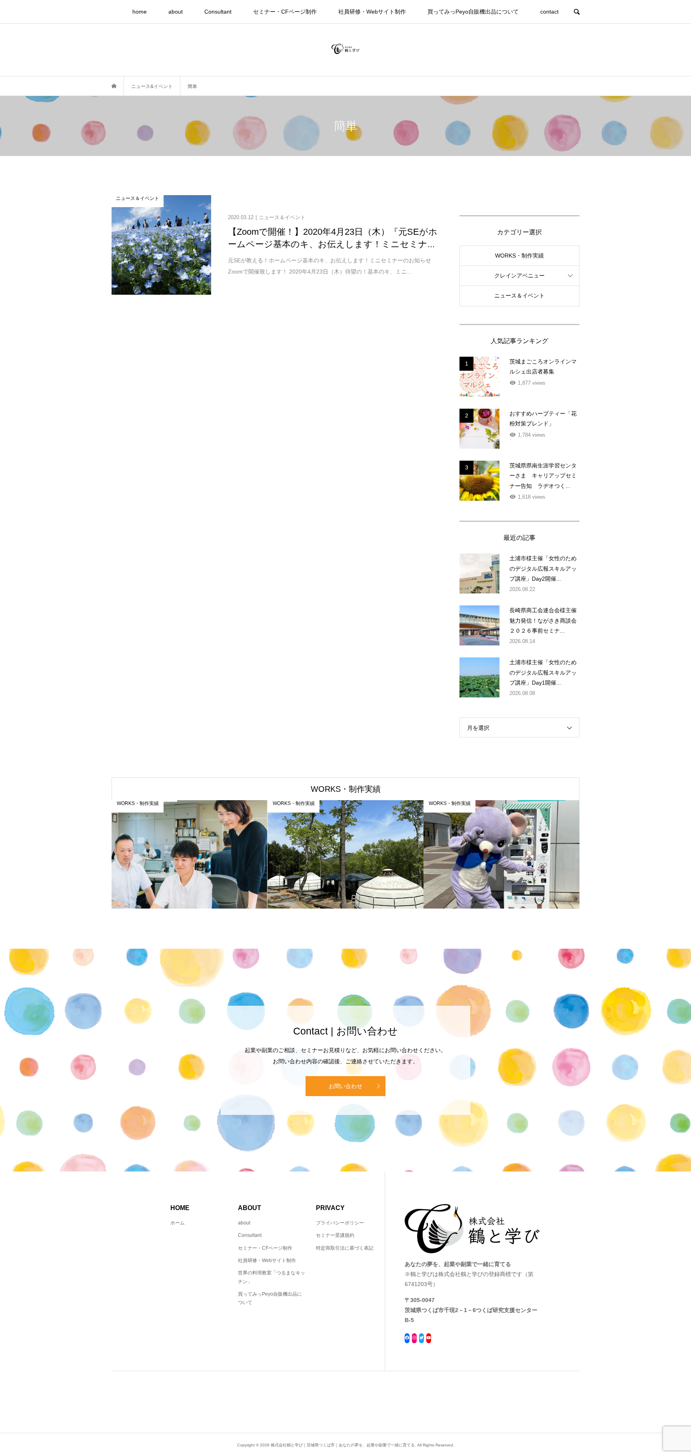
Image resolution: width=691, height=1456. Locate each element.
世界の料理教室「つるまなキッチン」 (271, 1277)
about (175, 11)
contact (549, 11)
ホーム (177, 1223)
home (139, 11)
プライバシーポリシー (340, 1223)
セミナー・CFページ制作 (285, 11)
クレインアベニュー (519, 275)
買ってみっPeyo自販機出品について (473, 11)
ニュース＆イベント (519, 295)
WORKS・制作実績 (519, 255)
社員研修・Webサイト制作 (372, 11)
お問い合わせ (345, 1086)
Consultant (218, 11)
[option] (190, 854)
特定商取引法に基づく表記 (344, 1248)
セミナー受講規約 (335, 1235)
